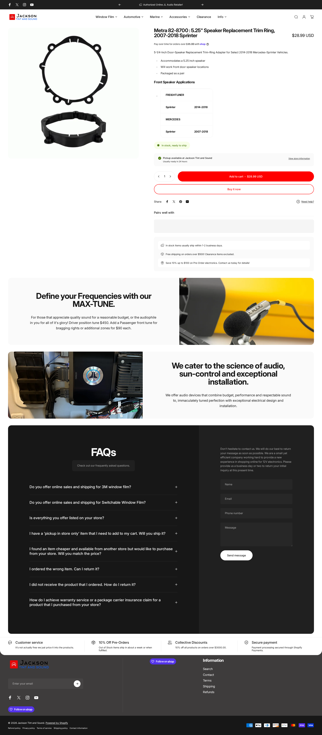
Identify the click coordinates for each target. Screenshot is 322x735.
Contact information (79, 728)
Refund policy (14, 728)
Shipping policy (61, 728)
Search (208, 669)
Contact (208, 675)
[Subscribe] (77, 683)
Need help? (307, 201)
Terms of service (44, 728)
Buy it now (234, 189)
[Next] (202, 4)
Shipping (209, 686)
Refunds (208, 692)
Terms (207, 680)
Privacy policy (28, 728)
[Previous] (119, 4)
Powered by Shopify (57, 722)
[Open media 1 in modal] (73, 93)
